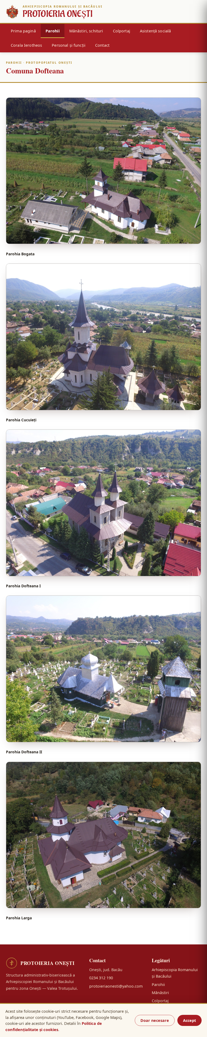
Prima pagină (23, 30)
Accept (189, 1020)
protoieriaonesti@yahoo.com (116, 986)
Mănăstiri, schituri (86, 30)
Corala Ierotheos (26, 45)
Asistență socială (155, 30)
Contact (102, 45)
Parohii (53, 30)
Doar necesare (154, 1020)
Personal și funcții (68, 45)
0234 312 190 (101, 977)
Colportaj (121, 30)
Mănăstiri (160, 992)
